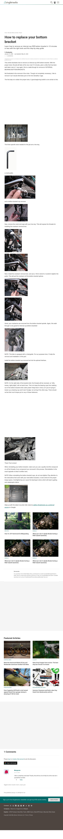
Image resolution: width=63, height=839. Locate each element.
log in (9, 759)
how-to (17, 784)
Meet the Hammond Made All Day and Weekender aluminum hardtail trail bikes (16, 663)
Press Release (8, 687)
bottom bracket (11, 784)
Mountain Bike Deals (49, 812)
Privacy (31, 815)
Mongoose (17, 770)
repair (21, 784)
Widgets (26, 809)
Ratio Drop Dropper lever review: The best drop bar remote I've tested (45, 663)
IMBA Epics (30, 812)
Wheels (35, 531)
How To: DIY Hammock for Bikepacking (17, 534)
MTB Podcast (13, 812)
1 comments (10, 55)
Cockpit (35, 659)
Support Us (19, 809)
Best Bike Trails (22, 812)
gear (24, 784)
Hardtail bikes (7, 659)
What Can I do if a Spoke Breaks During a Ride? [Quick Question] (45, 534)
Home (6, 32)
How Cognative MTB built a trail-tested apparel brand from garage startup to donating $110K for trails (16, 692)
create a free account (18, 759)
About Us (13, 809)
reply (21, 780)
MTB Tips (7, 531)
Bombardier (9, 52)
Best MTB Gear (38, 812)
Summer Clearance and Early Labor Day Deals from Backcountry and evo (45, 691)
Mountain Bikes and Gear (13, 32)
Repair (20, 32)
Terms (26, 815)
